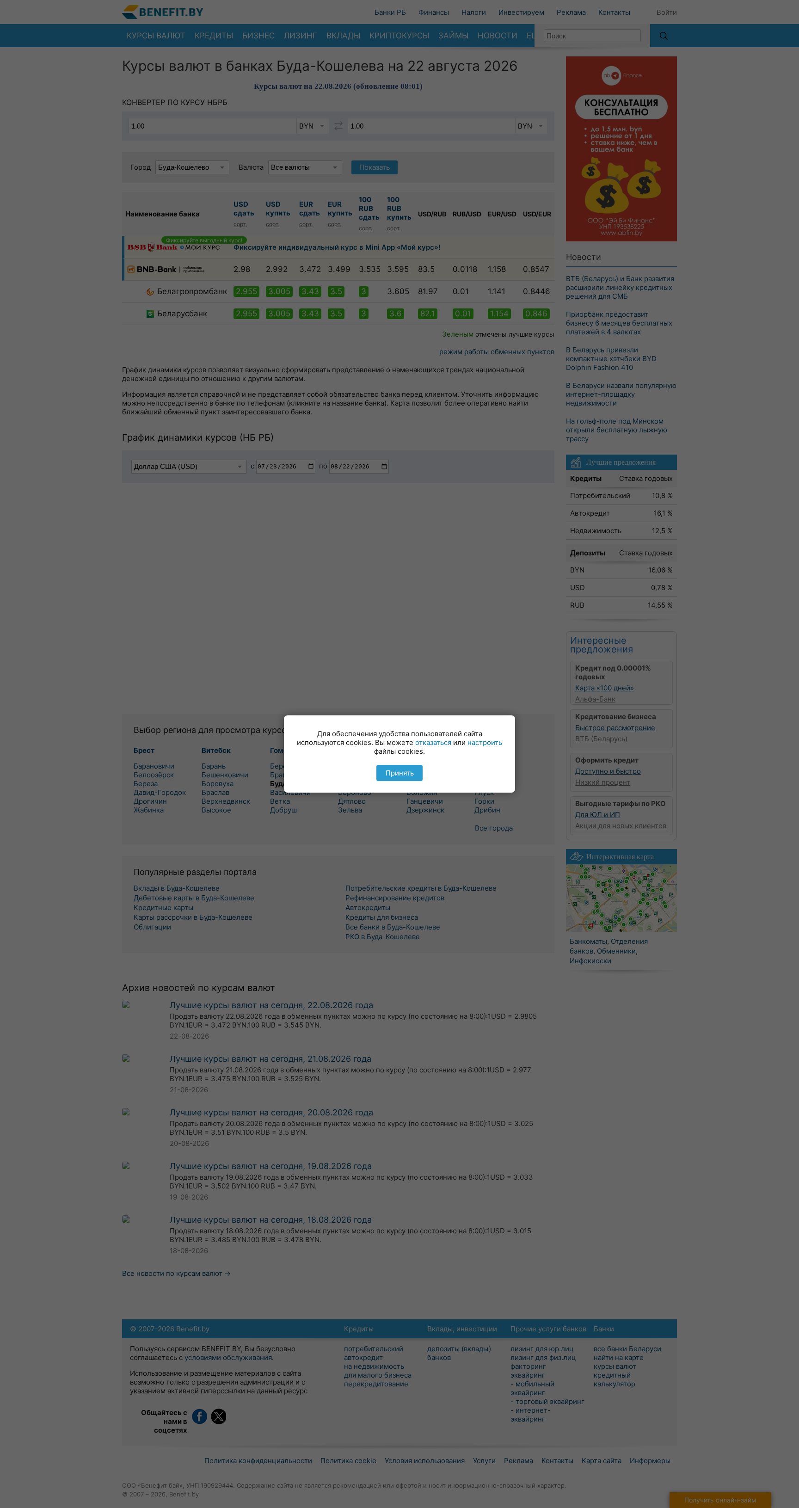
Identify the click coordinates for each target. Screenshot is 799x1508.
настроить (484, 742)
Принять (400, 773)
